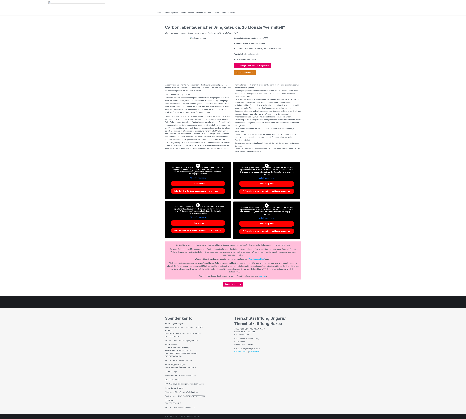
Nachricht (262, 276)
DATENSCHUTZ (241, 352)
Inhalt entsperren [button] (198, 184)
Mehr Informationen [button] (198, 178)
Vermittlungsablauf (257, 259)
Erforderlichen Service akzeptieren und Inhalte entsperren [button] (197, 191)
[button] (167, 38)
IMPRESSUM (254, 352)
